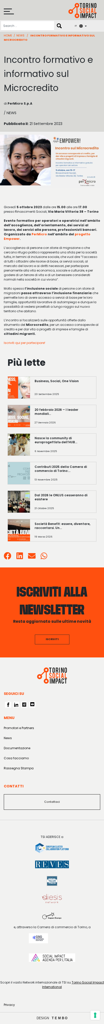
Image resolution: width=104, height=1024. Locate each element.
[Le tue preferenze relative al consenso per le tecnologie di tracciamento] (95, 1015)
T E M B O (60, 1018)
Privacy (9, 1005)
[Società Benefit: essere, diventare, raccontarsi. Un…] (63, 532)
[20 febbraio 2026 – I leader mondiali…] (63, 418)
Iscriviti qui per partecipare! (24, 343)
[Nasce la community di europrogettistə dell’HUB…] (63, 447)
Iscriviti (52, 639)
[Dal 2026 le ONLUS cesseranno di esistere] (63, 504)
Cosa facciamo (16, 758)
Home (8, 35)
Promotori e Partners (19, 728)
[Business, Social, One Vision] (63, 390)
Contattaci (52, 802)
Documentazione (17, 748)
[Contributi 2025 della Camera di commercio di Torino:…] (63, 475)
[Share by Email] (32, 557)
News (20, 35)
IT (76, 25)
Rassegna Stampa (19, 768)
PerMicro (39, 234)
